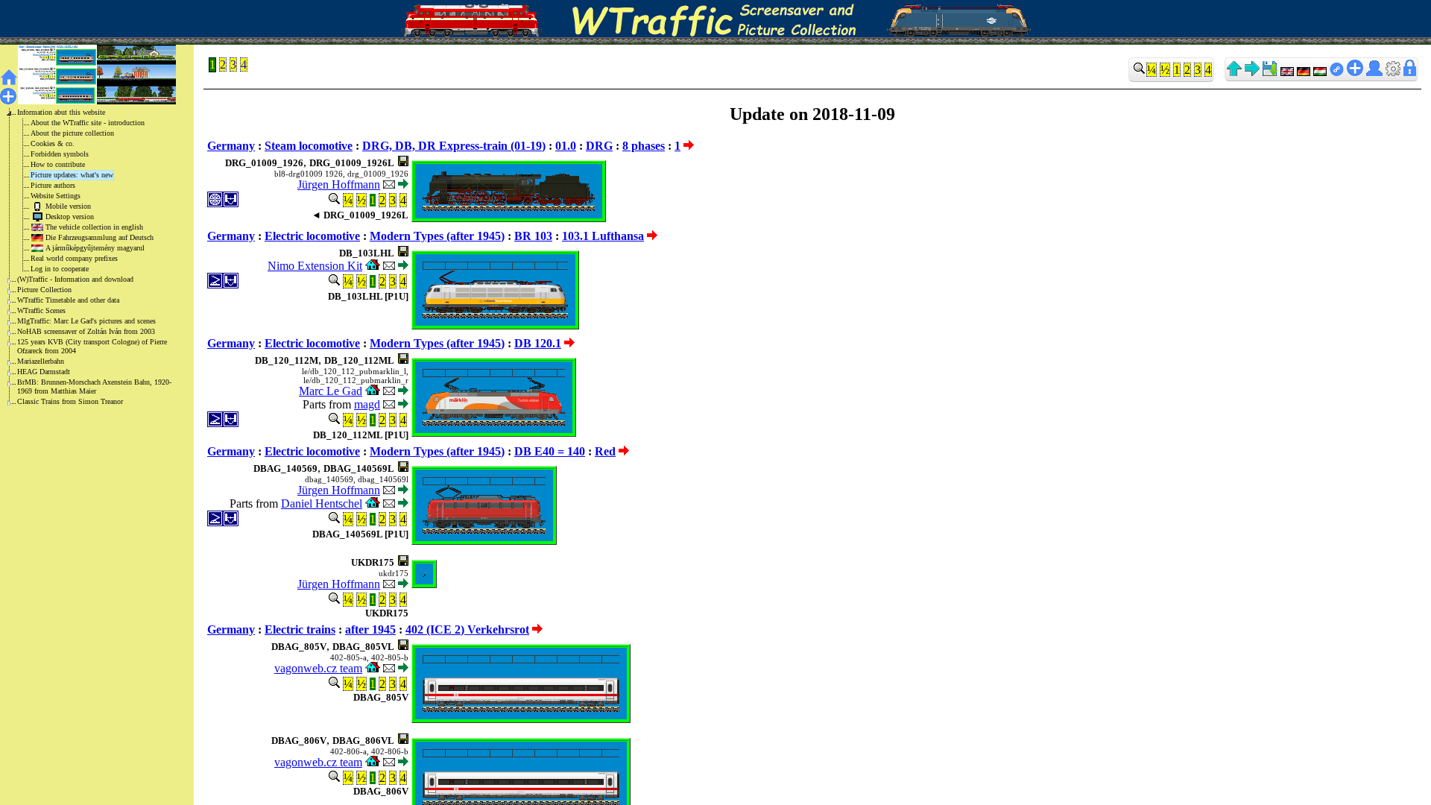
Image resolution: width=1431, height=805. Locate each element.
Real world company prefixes (74, 258)
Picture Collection (44, 289)
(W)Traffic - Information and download (75, 279)
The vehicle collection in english (94, 227)
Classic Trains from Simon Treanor (70, 401)
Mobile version (68, 206)
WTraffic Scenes (41, 310)
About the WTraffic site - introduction (88, 123)
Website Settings (55, 196)
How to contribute (58, 164)
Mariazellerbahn (40, 361)
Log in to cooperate (60, 269)
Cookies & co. (53, 143)
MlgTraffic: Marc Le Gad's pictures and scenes (86, 321)
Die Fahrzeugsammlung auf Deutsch (99, 237)
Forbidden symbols (60, 154)
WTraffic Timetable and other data (68, 300)
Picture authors (53, 185)
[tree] (85, 257)
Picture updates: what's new (72, 175)
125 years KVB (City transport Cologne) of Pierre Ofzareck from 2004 (92, 346)
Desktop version (69, 216)
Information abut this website (61, 112)
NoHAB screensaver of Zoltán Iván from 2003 (86, 331)
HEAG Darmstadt (43, 371)
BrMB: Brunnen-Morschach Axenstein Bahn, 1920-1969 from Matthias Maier (94, 386)
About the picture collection (72, 133)
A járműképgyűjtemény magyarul (95, 248)
